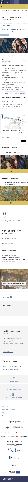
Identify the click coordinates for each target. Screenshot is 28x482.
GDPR (3, 412)
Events (7, 10)
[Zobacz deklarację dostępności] (12, 2)
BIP (2, 415)
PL (21, 2)
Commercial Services (7, 403)
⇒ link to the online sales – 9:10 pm (15, 91)
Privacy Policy (5, 406)
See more (6, 351)
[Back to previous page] (3, 10)
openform (23, 478)
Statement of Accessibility (8, 409)
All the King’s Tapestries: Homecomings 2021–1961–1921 (16, 183)
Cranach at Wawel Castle (12, 29)
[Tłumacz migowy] (16, 2)
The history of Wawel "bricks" (10, 369)
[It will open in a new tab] (14, 379)
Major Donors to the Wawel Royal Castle (13, 366)
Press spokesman (7, 310)
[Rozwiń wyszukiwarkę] (7, 2)
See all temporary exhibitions (14, 266)
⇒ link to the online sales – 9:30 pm (15, 93)
